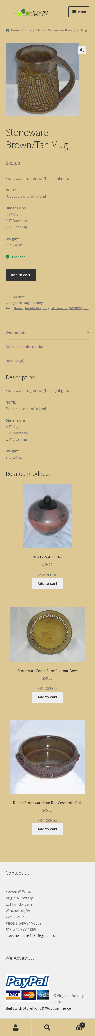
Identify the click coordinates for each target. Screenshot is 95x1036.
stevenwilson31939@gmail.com (32, 935)
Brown (18, 308)
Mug (41, 30)
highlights (33, 308)
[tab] (48, 332)
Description (15, 332)
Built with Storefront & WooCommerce (38, 1008)
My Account (16, 1027)
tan (86, 308)
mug (46, 308)
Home (15, 30)
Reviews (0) (15, 360)
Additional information (25, 346)
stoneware (59, 308)
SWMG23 (75, 308)
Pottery (29, 30)
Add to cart (20, 274)
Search (47, 1027)
